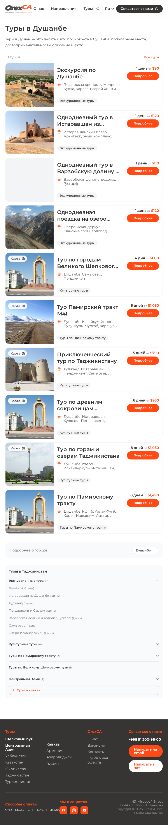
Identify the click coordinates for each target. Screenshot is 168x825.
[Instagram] (74, 810)
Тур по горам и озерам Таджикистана (88, 452)
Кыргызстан (16, 769)
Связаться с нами (137, 9)
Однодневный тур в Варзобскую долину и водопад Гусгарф (88, 171)
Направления (64, 9)
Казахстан (14, 762)
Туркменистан (18, 782)
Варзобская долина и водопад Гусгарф (45, 618)
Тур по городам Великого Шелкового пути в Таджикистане (87, 266)
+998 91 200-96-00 (145, 739)
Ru (107, 9)
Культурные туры (25, 644)
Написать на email (145, 751)
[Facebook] (63, 810)
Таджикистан (17, 775)
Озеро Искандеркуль (31, 633)
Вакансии (96, 745)
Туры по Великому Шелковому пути (40, 667)
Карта (15, 259)
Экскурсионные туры (29, 581)
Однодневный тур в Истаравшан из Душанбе (85, 124)
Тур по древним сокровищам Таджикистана (79, 408)
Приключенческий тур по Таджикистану (87, 357)
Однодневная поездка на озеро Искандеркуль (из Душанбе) (82, 222)
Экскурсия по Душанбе (76, 73)
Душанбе (21, 588)
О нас (38, 9)
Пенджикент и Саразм (32, 610)
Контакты (96, 752)
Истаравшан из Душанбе (34, 596)
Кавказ (53, 744)
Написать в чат (144, 766)
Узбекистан (16, 756)
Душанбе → (145, 550)
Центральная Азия (26, 679)
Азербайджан (59, 757)
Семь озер (22, 625)
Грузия (52, 763)
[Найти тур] (98, 9)
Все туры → (153, 57)
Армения (54, 751)
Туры (88, 9)
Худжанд (21, 603)
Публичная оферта (98, 760)
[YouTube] (84, 810)
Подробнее (143, 76)
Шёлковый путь (19, 739)
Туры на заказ (28, 690)
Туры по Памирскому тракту (34, 656)
